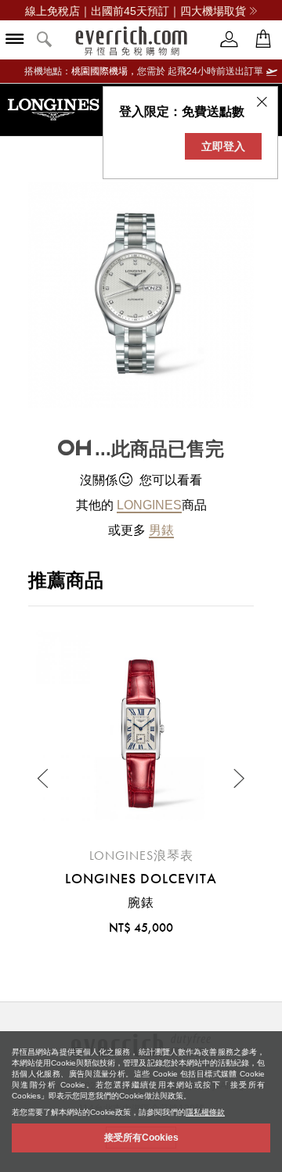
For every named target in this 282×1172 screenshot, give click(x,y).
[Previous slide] (44, 778)
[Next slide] (238, 778)
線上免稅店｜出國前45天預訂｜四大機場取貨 (135, 11)
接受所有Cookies (141, 1137)
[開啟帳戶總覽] (229, 39)
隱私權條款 (205, 1112)
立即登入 (223, 146)
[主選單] (15, 40)
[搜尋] (45, 40)
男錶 (161, 530)
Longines (149, 505)
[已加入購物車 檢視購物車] (263, 39)
